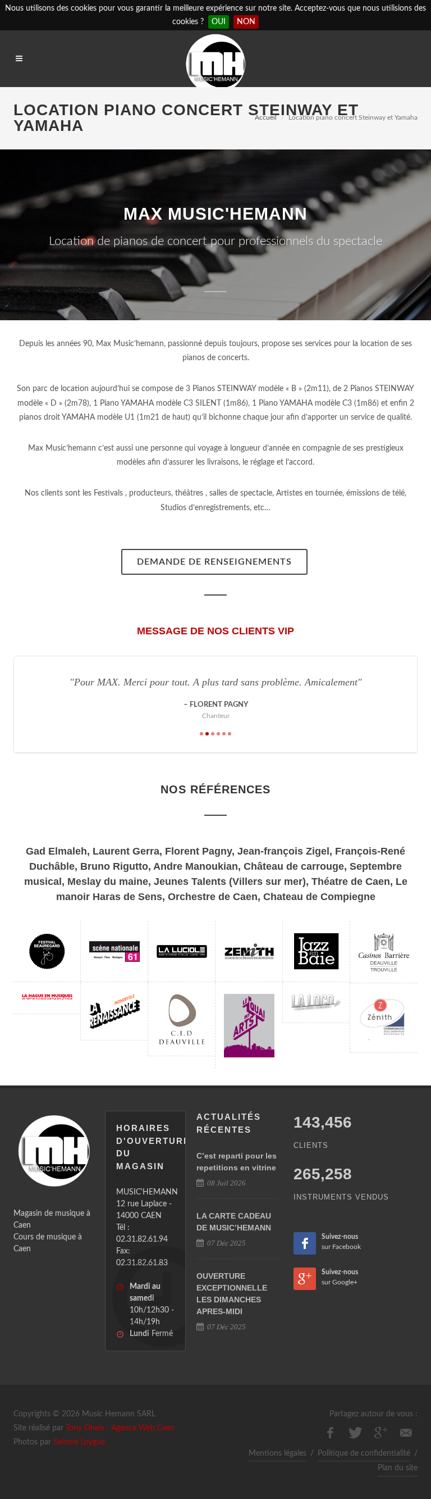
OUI (219, 22)
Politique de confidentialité (364, 1453)
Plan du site (398, 1468)
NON (246, 22)
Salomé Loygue (79, 1442)
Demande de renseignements (214, 561)
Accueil (266, 117)
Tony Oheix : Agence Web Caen (120, 1428)
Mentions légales (277, 1453)
